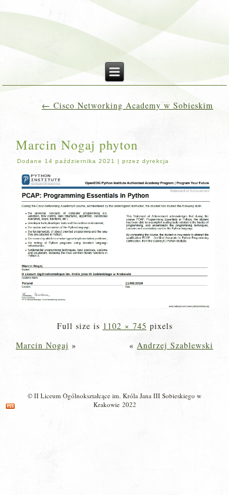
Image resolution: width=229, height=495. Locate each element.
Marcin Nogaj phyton (77, 144)
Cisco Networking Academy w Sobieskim (127, 105)
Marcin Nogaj (42, 345)
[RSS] (10, 406)
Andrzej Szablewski (175, 345)
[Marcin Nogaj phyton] (116, 306)
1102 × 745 (125, 325)
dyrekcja (155, 161)
